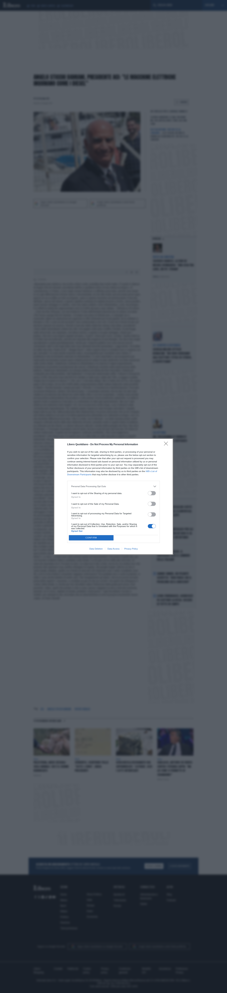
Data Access (113, 548)
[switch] (152, 493)
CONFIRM (91, 538)
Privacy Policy (131, 548)
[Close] (167, 445)
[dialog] (113, 497)
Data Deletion (96, 548)
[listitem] (113, 486)
